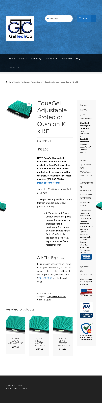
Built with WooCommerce (16, 388)
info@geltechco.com (48, 183)
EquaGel (17, 82)
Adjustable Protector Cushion (32, 82)
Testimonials (66, 58)
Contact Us (14, 67)
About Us (22, 58)
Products (50, 58)
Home (12, 58)
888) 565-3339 (45, 278)
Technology (36, 58)
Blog (78, 58)
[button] (29, 104)
